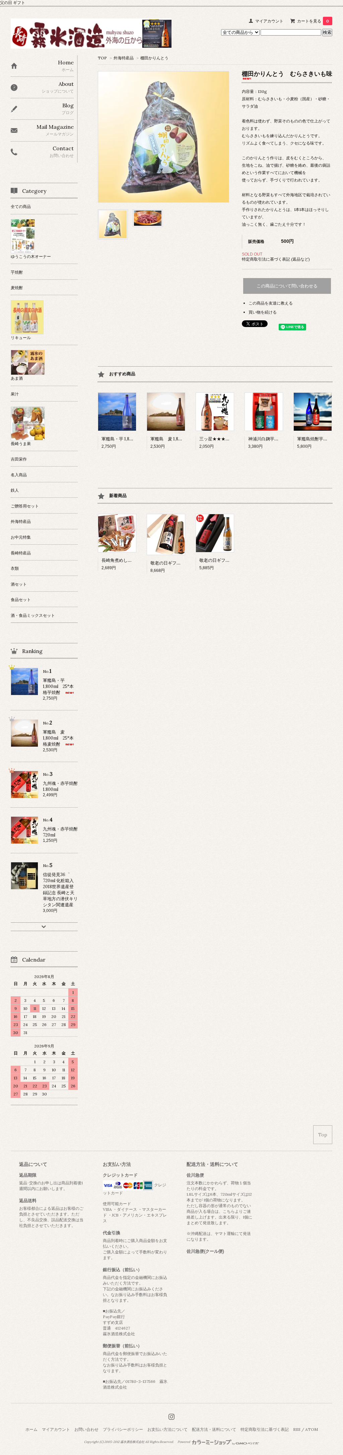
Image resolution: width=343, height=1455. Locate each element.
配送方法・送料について (214, 1429)
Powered (184, 1442)
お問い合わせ (86, 1429)
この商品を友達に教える (271, 303)
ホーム (31, 1429)
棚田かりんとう (154, 57)
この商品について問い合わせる (287, 285)
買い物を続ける (263, 312)
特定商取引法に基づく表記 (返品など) (276, 259)
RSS (296, 1429)
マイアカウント (269, 20)
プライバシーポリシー (123, 1429)
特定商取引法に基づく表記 (265, 1429)
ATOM (311, 1429)
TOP (102, 57)
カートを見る (313, 20)
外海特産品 (124, 57)
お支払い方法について (167, 1429)
